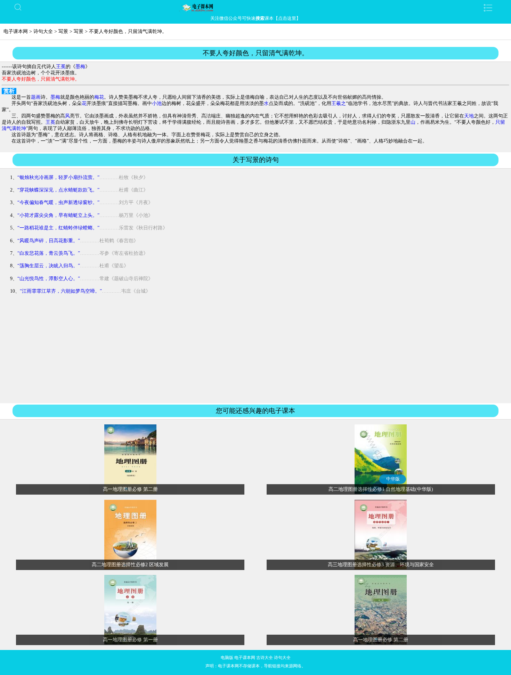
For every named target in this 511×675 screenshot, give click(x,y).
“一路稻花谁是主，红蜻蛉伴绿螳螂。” (58, 227)
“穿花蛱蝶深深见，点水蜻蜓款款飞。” (58, 190)
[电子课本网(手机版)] (255, 8)
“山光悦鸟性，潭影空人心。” (48, 278)
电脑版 (227, 657)
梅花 (99, 97)
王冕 (61, 66)
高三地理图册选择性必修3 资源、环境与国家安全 (381, 564)
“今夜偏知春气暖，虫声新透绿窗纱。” (58, 202)
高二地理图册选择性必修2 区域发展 (130, 564)
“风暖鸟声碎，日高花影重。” (48, 240)
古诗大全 (264, 657)
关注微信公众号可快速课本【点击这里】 (255, 18)
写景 (63, 31)
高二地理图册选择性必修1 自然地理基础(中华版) (380, 489)
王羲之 (338, 103)
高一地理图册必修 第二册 (130, 489)
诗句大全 (43, 31)
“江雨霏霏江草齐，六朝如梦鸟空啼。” (61, 291)
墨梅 (80, 66)
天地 (469, 116)
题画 (36, 97)
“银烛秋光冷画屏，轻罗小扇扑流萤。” (58, 177)
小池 (157, 103)
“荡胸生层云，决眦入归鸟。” (48, 265)
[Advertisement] (255, 351)
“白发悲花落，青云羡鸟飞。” (48, 253)
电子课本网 (15, 31)
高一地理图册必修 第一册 (130, 639)
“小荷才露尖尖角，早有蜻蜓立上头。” (58, 215)
